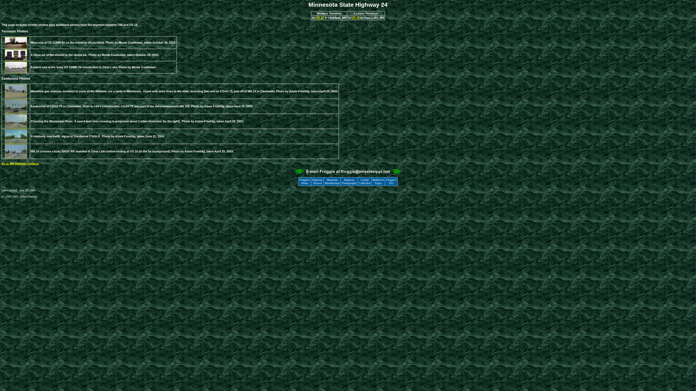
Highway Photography (349, 181)
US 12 (320, 17)
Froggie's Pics (391, 181)
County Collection (364, 181)
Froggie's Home (304, 181)
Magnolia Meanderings (332, 181)
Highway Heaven (317, 181)
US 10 (355, 17)
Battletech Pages (378, 181)
